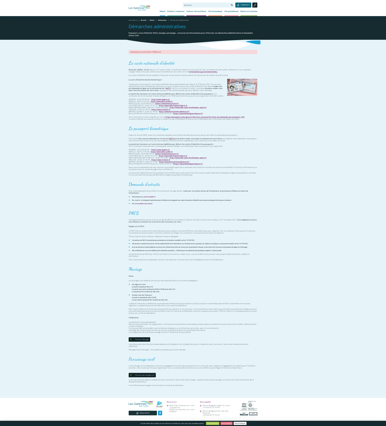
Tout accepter (212, 423)
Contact (245, 5)
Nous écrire (144, 413)
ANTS (168, 88)
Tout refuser (226, 423)
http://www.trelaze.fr (160, 109)
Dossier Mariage (142, 339)
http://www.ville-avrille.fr (162, 101)
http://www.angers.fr (160, 99)
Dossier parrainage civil (144, 375)
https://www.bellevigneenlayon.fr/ (188, 113)
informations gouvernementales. (203, 72)
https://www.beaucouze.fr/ (167, 103)
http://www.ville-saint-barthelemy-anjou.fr (188, 107)
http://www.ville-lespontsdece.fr (173, 105)
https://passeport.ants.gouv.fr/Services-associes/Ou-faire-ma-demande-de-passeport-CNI (204, 117)
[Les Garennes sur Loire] (139, 8)
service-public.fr (149, 197)
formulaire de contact (144, 203)
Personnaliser (240, 423)
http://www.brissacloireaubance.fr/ (174, 111)
